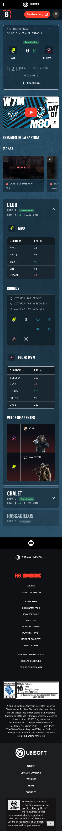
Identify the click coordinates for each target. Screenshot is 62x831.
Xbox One (31, 620)
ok (51, 823)
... (42, 29)
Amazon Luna (31, 645)
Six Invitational (18, 29)
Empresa (31, 779)
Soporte (31, 792)
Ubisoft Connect (31, 772)
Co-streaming (35, 14)
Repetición (33, 83)
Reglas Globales (31, 661)
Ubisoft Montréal (31, 592)
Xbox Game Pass (31, 608)
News (31, 785)
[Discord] (31, 543)
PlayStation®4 (31, 633)
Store (31, 766)
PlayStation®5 (31, 626)
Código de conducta (31, 667)
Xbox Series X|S (31, 614)
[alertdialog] (31, 814)
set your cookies (31, 825)
